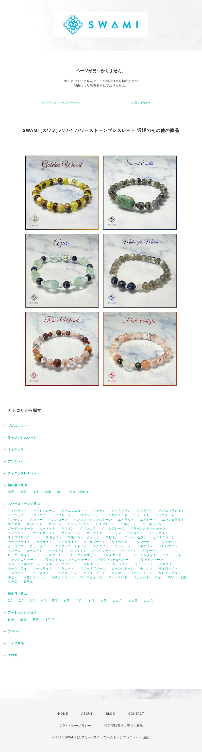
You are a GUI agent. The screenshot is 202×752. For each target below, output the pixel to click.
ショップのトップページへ (61, 102)
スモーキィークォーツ (84, 537)
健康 (48, 492)
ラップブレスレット (22, 437)
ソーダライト (67, 542)
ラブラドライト (94, 573)
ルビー (12, 577)
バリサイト (129, 550)
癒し (60, 492)
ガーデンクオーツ (21, 528)
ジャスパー (135, 533)
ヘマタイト (167, 564)
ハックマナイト (103, 550)
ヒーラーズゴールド (50, 555)
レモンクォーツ (34, 577)
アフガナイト (64, 515)
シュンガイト (158, 533)
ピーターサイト (19, 555)
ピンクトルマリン (84, 555)
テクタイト (101, 546)
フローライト (172, 555)
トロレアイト (168, 546)
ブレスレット (17, 425)
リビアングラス (170, 573)
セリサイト (44, 542)
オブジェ (51, 619)
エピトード (148, 519)
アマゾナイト (118, 515)
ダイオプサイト (94, 542)
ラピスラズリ (42, 573)
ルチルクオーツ (63, 577)
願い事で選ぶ (17, 485)
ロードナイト (118, 577)
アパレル (14, 631)
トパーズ (14, 550)
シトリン (114, 533)
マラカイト (66, 568)
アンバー (36, 519)
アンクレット (17, 461)
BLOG (110, 713)
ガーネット (47, 528)
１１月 (133, 600)
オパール (55, 524)
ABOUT (87, 713)
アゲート (99, 510)
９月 (103, 600)
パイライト (57, 550)
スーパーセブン (135, 537)
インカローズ (58, 519)
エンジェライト (173, 519)
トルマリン (145, 546)
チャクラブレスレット (24, 473)
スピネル (112, 537)
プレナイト (92, 564)
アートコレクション (22, 612)
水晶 (183, 577)
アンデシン (16, 519)
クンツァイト (17, 533)
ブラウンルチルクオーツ (114, 559)
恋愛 (11, 492)
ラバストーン (67, 573)
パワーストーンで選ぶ (24, 504)
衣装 (36, 619)
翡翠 (171, 577)
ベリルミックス (117, 564)
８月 (91, 600)
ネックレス (16, 449)
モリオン (146, 568)
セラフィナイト (19, 542)
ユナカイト (142, 577)
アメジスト (142, 515)
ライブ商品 (16, 643)
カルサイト (129, 524)
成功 (36, 492)
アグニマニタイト (74, 510)
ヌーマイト (35, 550)
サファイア (94, 533)
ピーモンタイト (145, 555)
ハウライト (78, 550)
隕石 (158, 577)
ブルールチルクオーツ (24, 564)
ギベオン (67, 528)
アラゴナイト (165, 515)
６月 (66, 600)
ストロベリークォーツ (24, 537)
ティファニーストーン (71, 546)
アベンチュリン (91, 515)
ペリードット (143, 564)
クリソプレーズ (113, 528)
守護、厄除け (79, 492)
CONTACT (136, 713)
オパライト (35, 524)
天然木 (28, 582)
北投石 (12, 582)
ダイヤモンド (171, 542)
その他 (12, 655)
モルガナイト (168, 568)
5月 (54, 600)
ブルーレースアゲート (62, 564)
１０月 (117, 600)
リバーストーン (141, 573)
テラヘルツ (123, 546)
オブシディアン (78, 524)
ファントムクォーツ (22, 559)
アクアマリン (121, 510)
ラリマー (118, 573)
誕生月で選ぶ (17, 593)
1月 (10, 600)
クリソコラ (88, 528)
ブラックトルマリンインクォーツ (67, 559)
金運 (23, 492)
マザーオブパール (93, 568)
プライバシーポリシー (75, 725)
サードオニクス (44, 533)
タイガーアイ (121, 542)
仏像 (11, 619)
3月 (32, 600)
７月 (79, 600)
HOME (63, 713)
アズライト (145, 510)
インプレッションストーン (93, 519)
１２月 (148, 600)
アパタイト (41, 515)
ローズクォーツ (91, 577)
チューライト (39, 546)
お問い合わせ (141, 102)
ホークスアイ (17, 568)
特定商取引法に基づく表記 (123, 725)
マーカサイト (42, 568)
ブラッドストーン (150, 559)
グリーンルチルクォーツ (148, 528)
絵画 (23, 619)
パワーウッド (152, 550)
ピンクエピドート (115, 555)
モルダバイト (17, 573)
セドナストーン (164, 537)
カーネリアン (152, 524)
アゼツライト (17, 515)
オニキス (14, 524)
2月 (21, 600)
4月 (43, 600)
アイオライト (17, 510)
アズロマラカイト (171, 510)
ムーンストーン (123, 568)
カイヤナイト (105, 524)
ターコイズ (16, 546)
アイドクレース (44, 510)
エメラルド (126, 519)
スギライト (54, 537)
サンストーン (71, 533)
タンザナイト (146, 542)
